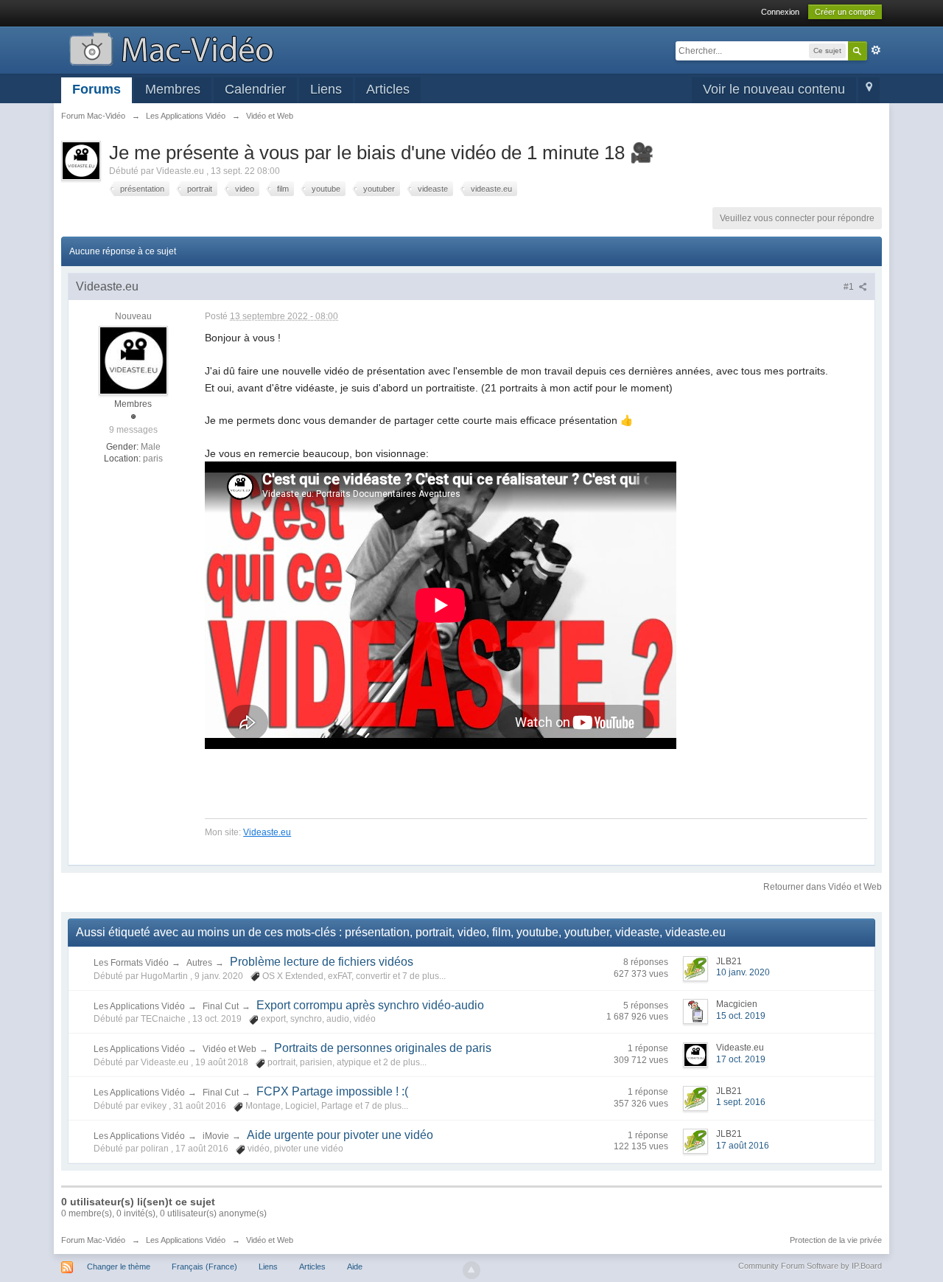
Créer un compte (845, 11)
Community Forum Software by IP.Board (810, 1265)
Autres (199, 963)
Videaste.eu (267, 832)
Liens (326, 89)
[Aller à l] (171, 47)
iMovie (216, 1136)
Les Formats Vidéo (131, 963)
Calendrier (255, 89)
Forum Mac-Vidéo (93, 1240)
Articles (388, 89)
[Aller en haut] (471, 1270)
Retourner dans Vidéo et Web (822, 887)
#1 (850, 287)
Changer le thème (118, 1266)
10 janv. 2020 (743, 972)
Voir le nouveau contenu (774, 89)
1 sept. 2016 (740, 1102)
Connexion (780, 11)
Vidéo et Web (229, 1049)
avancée (876, 50)
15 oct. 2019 (740, 1016)
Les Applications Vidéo (139, 1006)
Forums (96, 89)
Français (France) (204, 1266)
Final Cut (221, 1006)
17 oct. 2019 (740, 1059)
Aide (354, 1266)
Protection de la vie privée (836, 1240)
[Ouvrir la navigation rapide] (869, 90)
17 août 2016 (742, 1145)
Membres (172, 89)
